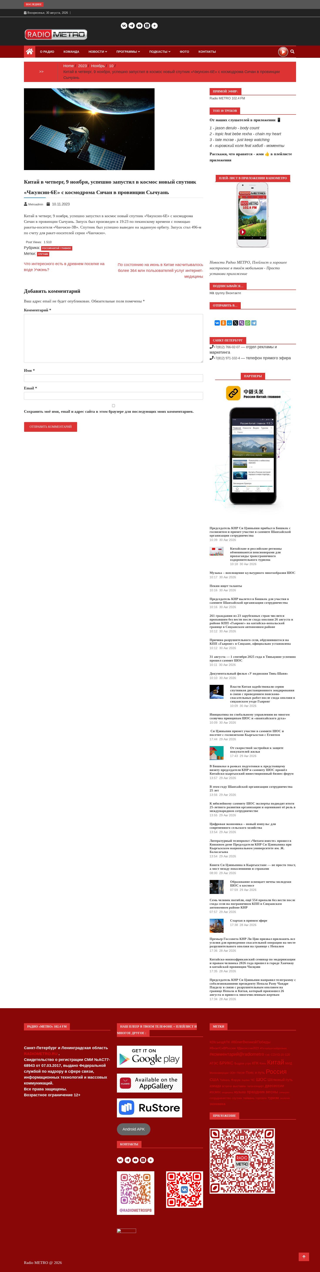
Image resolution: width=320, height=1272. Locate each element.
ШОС (261, 1079)
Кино (263, 1063)
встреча (227, 1086)
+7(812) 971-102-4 (227, 358)
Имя (29, 370)
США (214, 1080)
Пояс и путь (255, 1072)
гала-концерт (255, 1086)
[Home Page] (29, 52)
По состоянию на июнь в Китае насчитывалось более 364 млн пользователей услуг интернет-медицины (160, 271)
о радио (47, 51)
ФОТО (184, 51)
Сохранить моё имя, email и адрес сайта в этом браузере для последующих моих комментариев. (109, 411)
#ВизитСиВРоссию (223, 1048)
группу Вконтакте (228, 293)
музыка (240, 1092)
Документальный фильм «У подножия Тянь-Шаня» (249, 673)
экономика (217, 1104)
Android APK (134, 1129)
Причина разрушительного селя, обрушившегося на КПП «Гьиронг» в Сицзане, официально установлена (250, 641)
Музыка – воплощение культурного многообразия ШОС (252, 573)
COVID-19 (277, 1054)
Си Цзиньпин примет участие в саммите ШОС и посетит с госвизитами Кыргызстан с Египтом (247, 733)
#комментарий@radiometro (237, 1054)
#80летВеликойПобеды (250, 1042)
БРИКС (226, 1063)
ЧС (253, 1080)
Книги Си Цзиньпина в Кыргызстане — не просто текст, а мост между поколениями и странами (253, 866)
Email (30, 388)
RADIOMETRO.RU (41, 1054)
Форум (236, 1080)
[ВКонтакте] (217, 323)
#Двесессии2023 (248, 1048)
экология (285, 1098)
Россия (276, 1071)
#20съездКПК (220, 1042)
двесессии (274, 1086)
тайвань (248, 1098)
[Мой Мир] (229, 323)
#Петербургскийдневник (273, 1048)
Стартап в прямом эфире (248, 920)
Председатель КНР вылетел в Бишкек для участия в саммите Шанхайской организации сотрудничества (249, 600)
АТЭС (214, 1063)
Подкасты (158, 51)
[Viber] (241, 323)
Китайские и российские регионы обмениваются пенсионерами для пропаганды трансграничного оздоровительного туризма (256, 554)
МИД (288, 1063)
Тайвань (225, 1080)
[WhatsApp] (247, 323)
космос (215, 1092)
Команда (71, 51)
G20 (287, 1054)
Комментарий (37, 310)
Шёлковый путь (280, 1080)
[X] (235, 323)
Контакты (207, 51)
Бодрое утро (242, 1063)
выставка (239, 1086)
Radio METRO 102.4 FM (227, 98)
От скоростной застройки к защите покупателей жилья (256, 749)
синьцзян (284, 1092)
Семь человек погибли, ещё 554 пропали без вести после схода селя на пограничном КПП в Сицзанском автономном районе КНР (252, 903)
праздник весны (262, 1092)
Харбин (246, 1080)
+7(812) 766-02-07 (227, 347)
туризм (273, 1098)
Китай (275, 1062)
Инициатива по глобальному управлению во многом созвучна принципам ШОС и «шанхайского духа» (250, 716)
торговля (261, 1098)
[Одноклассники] (223, 323)
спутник (43, 254)
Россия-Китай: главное (56, 248)
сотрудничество (220, 1098)
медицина (227, 1092)
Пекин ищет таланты (226, 586)
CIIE (267, 1055)
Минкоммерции (219, 1072)
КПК (255, 1063)
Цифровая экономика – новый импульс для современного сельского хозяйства (243, 825)
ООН (233, 1072)
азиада (215, 1086)
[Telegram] (253, 323)
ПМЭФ (241, 1072)
